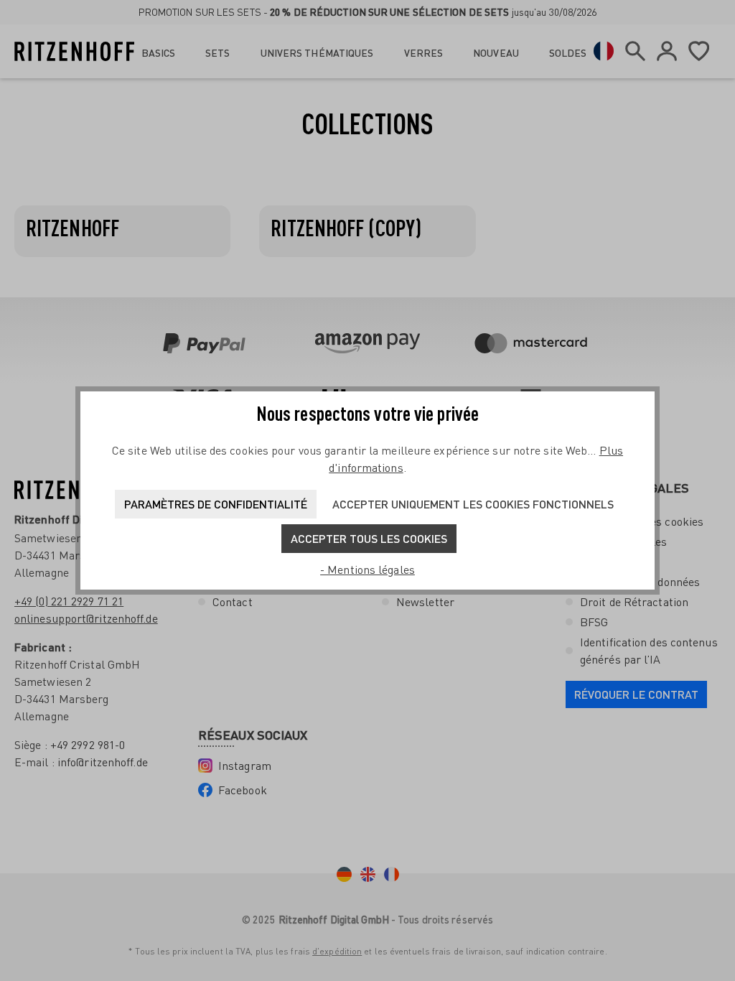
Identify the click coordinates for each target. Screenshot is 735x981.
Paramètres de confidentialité (215, 504)
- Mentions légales (367, 569)
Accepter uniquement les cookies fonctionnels (473, 504)
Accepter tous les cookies (369, 538)
